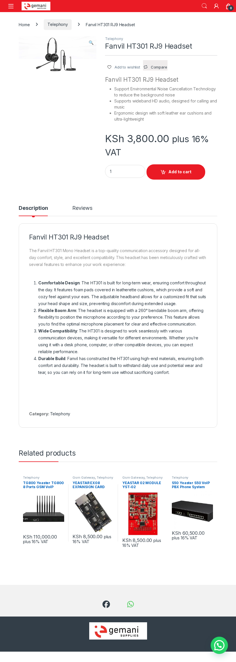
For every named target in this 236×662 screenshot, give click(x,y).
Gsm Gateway (84, 477)
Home (24, 24)
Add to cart (179, 171)
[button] (91, 42)
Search (204, 6)
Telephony (57, 24)
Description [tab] (33, 208)
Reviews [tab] (82, 208)
